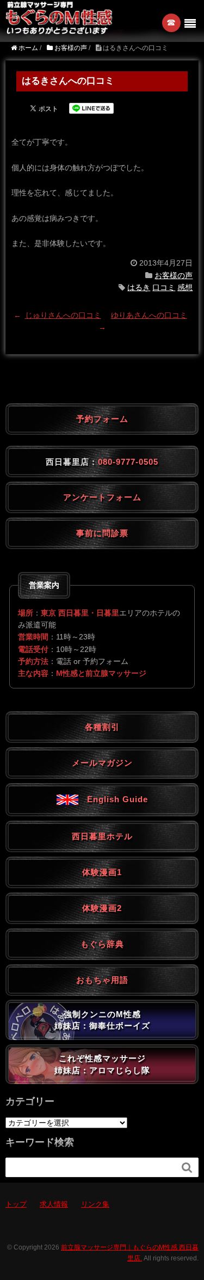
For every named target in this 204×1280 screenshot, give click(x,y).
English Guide (113, 799)
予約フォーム (102, 418)
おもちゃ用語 (102, 979)
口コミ (163, 287)
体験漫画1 (102, 872)
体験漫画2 (102, 908)
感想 (185, 287)
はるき (138, 287)
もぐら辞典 (102, 944)
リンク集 (95, 1204)
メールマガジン (102, 762)
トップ (16, 1204)
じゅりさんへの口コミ (63, 315)
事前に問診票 (102, 533)
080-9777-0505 (128, 461)
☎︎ (171, 22)
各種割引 (102, 726)
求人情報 (54, 1204)
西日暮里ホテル (102, 836)
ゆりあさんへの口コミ (149, 315)
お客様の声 (173, 275)
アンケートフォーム (102, 497)
